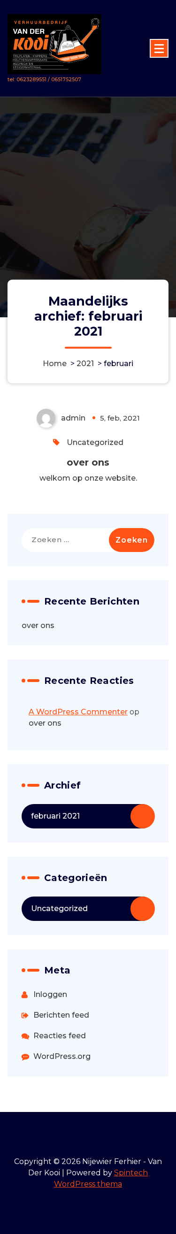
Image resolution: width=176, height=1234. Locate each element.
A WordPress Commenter (78, 711)
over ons (88, 462)
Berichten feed (61, 1015)
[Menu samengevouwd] (159, 48)
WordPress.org (62, 1056)
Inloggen (50, 994)
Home (55, 363)
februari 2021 (55, 816)
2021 (85, 363)
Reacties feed (59, 1035)
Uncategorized (95, 442)
